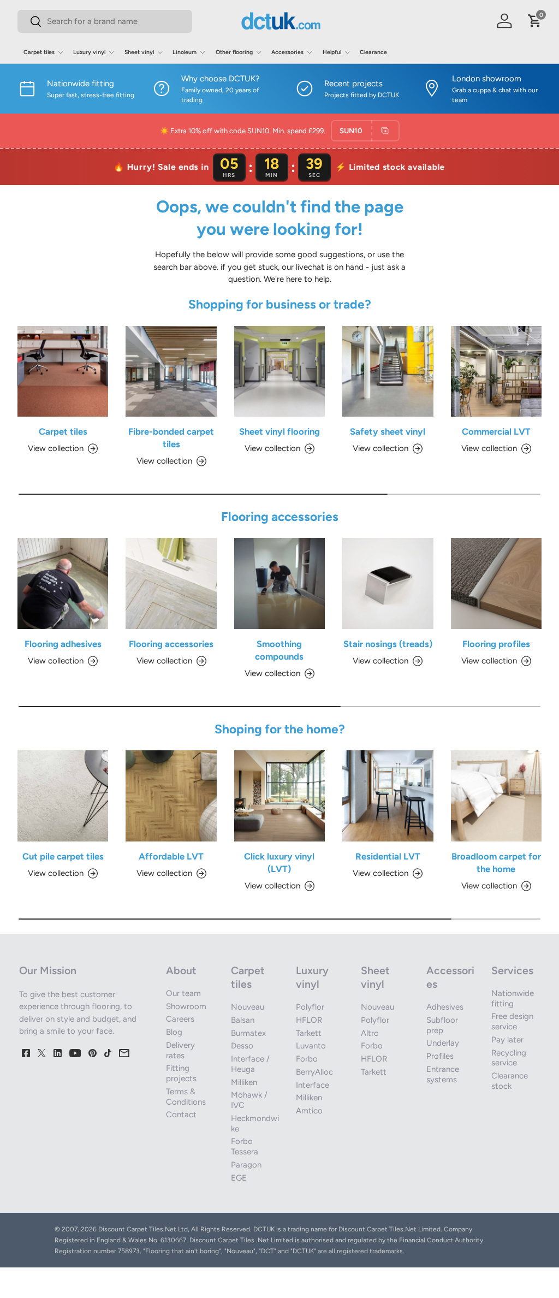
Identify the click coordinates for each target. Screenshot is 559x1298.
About (181, 970)
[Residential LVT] (387, 795)
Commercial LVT (496, 431)
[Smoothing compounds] (279, 583)
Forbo (307, 1059)
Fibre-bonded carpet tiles (171, 437)
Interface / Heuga (250, 1064)
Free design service (512, 1021)
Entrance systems (442, 1074)
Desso (242, 1046)
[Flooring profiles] (496, 583)
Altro (370, 1033)
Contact (181, 1114)
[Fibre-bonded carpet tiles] (171, 371)
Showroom (186, 1006)
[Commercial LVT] (496, 371)
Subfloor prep (442, 1025)
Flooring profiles (496, 643)
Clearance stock (509, 1081)
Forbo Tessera (244, 1146)
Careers (180, 1019)
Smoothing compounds (279, 650)
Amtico (309, 1111)
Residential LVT (387, 856)
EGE (239, 1178)
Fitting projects (181, 1073)
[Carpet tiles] (62, 371)
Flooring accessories (171, 643)
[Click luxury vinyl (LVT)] (279, 795)
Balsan (242, 1020)
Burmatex (248, 1033)
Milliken (244, 1082)
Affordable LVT (171, 856)
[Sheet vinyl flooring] (279, 371)
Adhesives (444, 1007)
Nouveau (247, 1007)
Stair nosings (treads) (387, 643)
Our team (183, 993)
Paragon (246, 1165)
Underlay (442, 1043)
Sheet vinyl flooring (279, 431)
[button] (535, 21)
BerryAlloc (314, 1072)
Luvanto (311, 1046)
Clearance (373, 52)
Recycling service (508, 1058)
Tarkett (309, 1033)
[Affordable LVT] (171, 795)
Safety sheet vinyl (387, 431)
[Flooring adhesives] (62, 583)
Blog (174, 1032)
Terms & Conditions (186, 1097)
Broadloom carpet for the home (496, 862)
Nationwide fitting (512, 998)
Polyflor (310, 1007)
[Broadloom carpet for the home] (496, 795)
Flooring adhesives (63, 643)
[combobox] (104, 21)
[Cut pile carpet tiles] (62, 795)
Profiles (440, 1056)
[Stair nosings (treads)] (387, 583)
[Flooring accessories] (171, 583)
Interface (312, 1085)
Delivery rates (180, 1050)
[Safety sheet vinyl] (387, 371)
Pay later (507, 1040)
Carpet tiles (63, 431)
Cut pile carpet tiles (63, 856)
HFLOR (309, 1020)
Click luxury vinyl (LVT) (279, 862)
